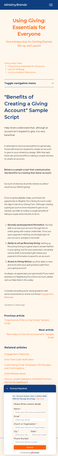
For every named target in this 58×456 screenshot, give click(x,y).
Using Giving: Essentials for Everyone (26, 66)
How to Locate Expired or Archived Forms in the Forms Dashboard (28, 381)
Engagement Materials (16, 354)
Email (17, 416)
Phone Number (21, 438)
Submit (29, 447)
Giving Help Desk (13, 63)
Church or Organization (25, 424)
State (34, 431)
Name (17, 409)
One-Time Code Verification (19, 359)
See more (40, 399)
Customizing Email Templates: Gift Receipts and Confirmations (27, 367)
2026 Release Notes (15, 373)
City (16, 431)
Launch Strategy (16, 69)
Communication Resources (22, 72)
